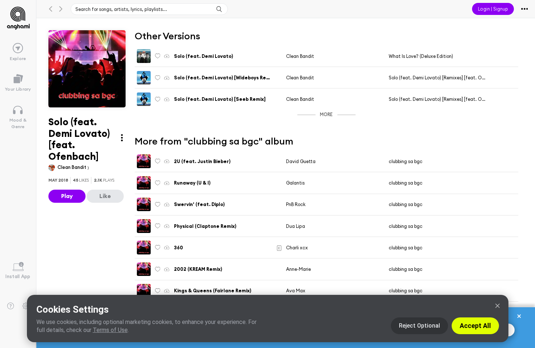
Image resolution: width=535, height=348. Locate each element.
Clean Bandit (72, 167)
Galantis (295, 183)
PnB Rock (296, 204)
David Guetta (301, 161)
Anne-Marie (298, 269)
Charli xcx (297, 247)
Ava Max (295, 290)
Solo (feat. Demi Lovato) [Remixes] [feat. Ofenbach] (445, 77)
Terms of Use (110, 330)
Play (67, 195)
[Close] (497, 306)
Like (105, 195)
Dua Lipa (295, 226)
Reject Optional (419, 325)
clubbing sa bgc (406, 161)
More (326, 114)
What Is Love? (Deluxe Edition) (421, 56)
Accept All (475, 325)
